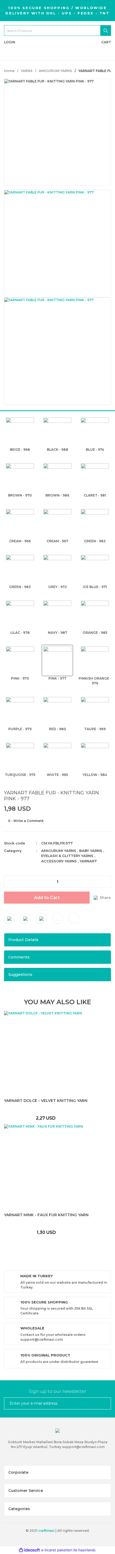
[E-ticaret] (56, 1550)
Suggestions (20, 974)
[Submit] (105, 1403)
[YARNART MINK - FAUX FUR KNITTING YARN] (46, 1166)
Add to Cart (47, 897)
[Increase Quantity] (107, 881)
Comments (19, 957)
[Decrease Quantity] (8, 881)
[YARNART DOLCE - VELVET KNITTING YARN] (45, 1052)
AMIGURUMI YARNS (58, 850)
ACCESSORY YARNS (59, 861)
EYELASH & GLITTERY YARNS (67, 856)
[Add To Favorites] (57, 918)
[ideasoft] (29, 1550)
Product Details (23, 939)
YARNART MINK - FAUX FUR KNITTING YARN (46, 1215)
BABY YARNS (90, 850)
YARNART (88, 861)
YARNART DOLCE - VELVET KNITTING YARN (45, 1100)
